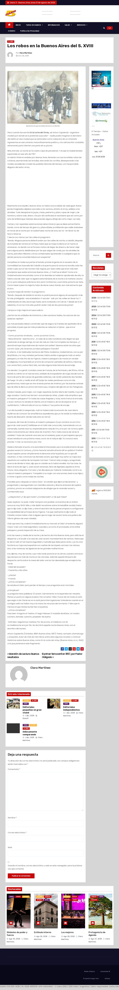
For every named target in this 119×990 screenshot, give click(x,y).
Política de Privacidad (29, 31)
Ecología (94, 900)
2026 (94, 297)
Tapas (26, 704)
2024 (94, 315)
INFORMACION (54, 25)
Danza (18, 896)
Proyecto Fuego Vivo (91, 978)
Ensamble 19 (105, 971)
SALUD (67, 25)
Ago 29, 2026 (41, 936)
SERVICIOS (81, 25)
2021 (93, 341)
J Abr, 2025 (29, 737)
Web (10, 847)
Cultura (26, 700)
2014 (94, 403)
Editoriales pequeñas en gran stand (32, 710)
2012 (93, 421)
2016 (94, 385)
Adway (107, 978)
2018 (94, 368)
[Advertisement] (45, 187)
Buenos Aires (98, 139)
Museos (39, 900)
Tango (75, 900)
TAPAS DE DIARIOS (34, 25)
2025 (94, 306)
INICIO (18, 25)
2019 (93, 359)
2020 (94, 350)
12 (96, 310)
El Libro (10, 41)
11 (94, 310)
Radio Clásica (89, 971)
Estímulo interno (42, 932)
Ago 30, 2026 (14, 939)
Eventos (47, 896)
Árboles (93, 896)
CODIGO (11, 31)
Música (74, 896)
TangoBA (67, 900)
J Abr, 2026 (29, 715)
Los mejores (67, 932)
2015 (94, 394)
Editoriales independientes (71, 708)
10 (92, 310)
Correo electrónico (17, 832)
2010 (94, 438)
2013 (93, 412)
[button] (104, 28)
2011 (93, 429)
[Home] (9, 25)
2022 (94, 333)
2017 (94, 377)
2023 (94, 324)
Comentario (14, 769)
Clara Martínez (26, 53)
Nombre (12, 817)
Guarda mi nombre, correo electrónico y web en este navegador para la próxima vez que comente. (45, 867)
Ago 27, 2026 (96, 939)
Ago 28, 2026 (69, 936)
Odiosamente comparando (30, 733)
